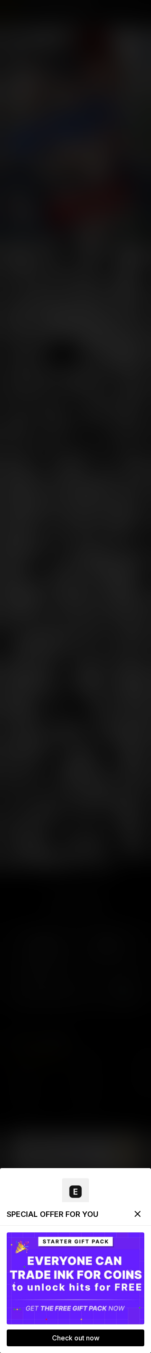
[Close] (137, 1214)
